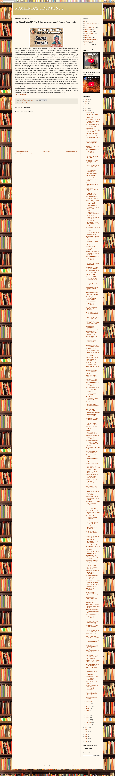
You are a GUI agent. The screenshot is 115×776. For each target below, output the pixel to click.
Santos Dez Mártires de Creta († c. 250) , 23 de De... (93, 512)
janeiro (88, 724)
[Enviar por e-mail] (40, 100)
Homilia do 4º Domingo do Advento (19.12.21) (93, 661)
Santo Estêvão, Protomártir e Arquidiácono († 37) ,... (92, 328)
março (88, 719)
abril (87, 717)
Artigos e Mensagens (90, 23)
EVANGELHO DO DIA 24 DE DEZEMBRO (92, 451)
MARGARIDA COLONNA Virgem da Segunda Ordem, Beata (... (92, 202)
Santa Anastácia (90, 402)
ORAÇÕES (87, 35)
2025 (86, 101)
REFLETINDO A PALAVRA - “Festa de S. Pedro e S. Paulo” (93, 121)
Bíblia (85, 25)
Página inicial (46, 151)
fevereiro (88, 722)
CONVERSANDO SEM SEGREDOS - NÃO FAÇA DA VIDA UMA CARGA (92, 443)
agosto (88, 708)
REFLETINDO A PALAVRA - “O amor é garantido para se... (93, 229)
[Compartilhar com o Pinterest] (46, 100)
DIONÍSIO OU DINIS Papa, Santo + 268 (91, 379)
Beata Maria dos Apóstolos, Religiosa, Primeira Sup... (92, 398)
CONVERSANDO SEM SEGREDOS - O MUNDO (92, 359)
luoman (61, 765)
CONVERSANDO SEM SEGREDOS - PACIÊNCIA (92, 308)
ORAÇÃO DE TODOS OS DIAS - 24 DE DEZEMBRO (92, 493)
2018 (86, 732)
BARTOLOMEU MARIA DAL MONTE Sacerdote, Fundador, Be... (92, 482)
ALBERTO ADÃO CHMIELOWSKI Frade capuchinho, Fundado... (93, 411)
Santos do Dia (23, 102)
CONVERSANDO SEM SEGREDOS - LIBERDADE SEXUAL (92, 543)
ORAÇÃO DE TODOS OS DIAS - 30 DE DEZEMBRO (92, 219)
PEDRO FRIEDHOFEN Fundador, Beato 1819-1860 (93, 611)
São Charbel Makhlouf (92, 463)
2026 (86, 99)
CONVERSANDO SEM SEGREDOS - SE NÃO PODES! (92, 224)
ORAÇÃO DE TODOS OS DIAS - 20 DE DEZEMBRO (92, 651)
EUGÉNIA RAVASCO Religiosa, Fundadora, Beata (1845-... (92, 207)
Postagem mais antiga (71, 151)
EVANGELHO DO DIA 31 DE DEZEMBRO (92, 125)
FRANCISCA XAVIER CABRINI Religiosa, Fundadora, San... (91, 567)
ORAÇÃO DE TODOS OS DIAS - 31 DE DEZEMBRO (92, 151)
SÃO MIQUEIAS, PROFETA (90, 589)
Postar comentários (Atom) (27, 154)
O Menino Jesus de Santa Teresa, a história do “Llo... (93, 184)
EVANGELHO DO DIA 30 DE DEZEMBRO (92, 166)
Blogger (73, 765)
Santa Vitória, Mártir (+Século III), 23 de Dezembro (91, 517)
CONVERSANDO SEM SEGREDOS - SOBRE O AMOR (92, 156)
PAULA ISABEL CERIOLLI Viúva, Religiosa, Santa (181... (93, 488)
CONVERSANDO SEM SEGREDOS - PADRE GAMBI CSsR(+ (92, 657)
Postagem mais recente (22, 151)
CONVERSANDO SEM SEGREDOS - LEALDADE (92, 577)
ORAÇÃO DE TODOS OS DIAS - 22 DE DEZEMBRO (92, 572)
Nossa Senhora (88, 33)
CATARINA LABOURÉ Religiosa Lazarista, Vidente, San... (92, 142)
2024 (86, 103)
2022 (86, 108)
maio (87, 715)
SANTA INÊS (89, 602)
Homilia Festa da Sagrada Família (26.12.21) (93, 363)
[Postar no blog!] (41, 100)
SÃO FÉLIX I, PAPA (91, 175)
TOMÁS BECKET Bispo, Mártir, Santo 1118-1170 (92, 243)
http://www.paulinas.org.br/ (20, 94)
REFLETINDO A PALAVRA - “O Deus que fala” (93, 267)
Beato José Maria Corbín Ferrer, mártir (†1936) (92, 346)
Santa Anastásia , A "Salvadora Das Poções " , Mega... (93, 557)
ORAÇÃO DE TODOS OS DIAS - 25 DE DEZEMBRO (92, 437)
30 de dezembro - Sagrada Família (91, 193)
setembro (89, 706)
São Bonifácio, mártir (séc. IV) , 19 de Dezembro (91, 673)
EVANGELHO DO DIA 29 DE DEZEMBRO (92, 233)
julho (87, 710)
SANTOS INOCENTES (92, 292)
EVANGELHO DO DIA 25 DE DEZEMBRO (92, 388)
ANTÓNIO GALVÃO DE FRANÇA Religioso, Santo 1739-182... (92, 532)
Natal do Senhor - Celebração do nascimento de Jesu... (92, 432)
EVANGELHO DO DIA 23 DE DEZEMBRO (92, 507)
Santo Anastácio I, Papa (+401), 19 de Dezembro (92, 678)
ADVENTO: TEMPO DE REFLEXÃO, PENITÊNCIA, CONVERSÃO (92, 687)
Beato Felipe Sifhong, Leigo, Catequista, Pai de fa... (92, 372)
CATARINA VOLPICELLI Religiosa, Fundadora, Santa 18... (92, 253)
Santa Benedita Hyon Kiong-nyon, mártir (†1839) (91, 248)
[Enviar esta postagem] (37, 100)
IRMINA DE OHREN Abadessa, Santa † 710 (93, 466)
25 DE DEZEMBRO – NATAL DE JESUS (91, 424)
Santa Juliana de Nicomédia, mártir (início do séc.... (91, 599)
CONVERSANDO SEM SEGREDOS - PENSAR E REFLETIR (93, 263)
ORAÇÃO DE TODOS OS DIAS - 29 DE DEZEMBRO (92, 258)
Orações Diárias (88, 37)
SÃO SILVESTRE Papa (92, 133)
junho (87, 713)
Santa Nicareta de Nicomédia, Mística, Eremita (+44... (92, 333)
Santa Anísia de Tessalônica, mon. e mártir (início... (92, 189)
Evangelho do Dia (89, 27)
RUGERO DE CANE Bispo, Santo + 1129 (92, 197)
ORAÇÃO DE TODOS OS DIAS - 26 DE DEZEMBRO (92, 384)
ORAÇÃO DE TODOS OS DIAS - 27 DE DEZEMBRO (92, 354)
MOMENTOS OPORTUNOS (39, 8)
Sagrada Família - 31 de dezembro (92, 147)
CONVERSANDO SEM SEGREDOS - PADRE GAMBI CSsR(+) (92, 621)
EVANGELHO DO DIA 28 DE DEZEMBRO (92, 271)
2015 (86, 738)
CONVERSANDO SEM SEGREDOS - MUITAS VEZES (92, 498)
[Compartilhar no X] (43, 100)
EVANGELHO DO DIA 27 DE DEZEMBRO (92, 318)
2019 (86, 729)
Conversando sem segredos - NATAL (91, 415)
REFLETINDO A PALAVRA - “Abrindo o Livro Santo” (93, 161)
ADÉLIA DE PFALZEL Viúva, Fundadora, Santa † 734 (91, 471)
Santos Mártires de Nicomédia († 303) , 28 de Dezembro (92, 283)
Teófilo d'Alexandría (91, 634)
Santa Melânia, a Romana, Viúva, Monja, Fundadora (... (93, 130)
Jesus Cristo (87, 29)
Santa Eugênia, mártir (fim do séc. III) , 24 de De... (92, 460)
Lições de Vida (88, 31)
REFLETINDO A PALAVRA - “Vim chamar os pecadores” (93, 626)
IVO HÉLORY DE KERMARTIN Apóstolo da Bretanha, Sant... (92, 522)
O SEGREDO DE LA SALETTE (91, 698)
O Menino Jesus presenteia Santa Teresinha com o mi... (92, 593)
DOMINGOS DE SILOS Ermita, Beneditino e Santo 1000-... (92, 646)
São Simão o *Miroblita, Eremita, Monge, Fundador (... (92, 288)
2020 (86, 727)
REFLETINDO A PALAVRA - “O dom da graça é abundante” (93, 314)
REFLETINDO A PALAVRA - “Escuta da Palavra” (93, 581)
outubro (88, 703)
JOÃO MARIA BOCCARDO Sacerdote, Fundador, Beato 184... (92, 213)
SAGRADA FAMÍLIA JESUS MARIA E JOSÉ (92, 349)
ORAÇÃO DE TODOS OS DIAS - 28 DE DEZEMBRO (92, 303)
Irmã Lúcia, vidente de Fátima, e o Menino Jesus (92, 179)
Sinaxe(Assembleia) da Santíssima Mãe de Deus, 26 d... (92, 693)
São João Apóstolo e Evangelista (91, 337)
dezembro (89, 112)
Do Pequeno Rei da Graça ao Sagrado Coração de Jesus (91, 278)
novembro (89, 701)
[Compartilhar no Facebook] (45, 100)
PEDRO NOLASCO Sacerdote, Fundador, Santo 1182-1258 (92, 406)
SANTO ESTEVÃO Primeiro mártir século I (93, 376)
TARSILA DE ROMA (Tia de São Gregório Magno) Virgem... (92, 476)
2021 (86, 110)
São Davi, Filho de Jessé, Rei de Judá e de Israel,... (92, 238)
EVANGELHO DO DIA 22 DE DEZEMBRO (92, 552)
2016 (86, 736)
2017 (86, 734)
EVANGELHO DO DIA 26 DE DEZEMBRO (92, 367)
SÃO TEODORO (90, 274)
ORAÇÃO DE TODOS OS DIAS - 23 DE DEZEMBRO (92, 538)
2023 (86, 106)
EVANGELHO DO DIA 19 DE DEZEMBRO (92, 664)
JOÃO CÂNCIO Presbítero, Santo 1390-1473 (91, 527)
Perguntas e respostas (90, 39)
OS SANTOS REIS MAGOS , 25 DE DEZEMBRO (91, 393)
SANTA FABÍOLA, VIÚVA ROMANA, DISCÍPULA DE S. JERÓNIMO (92, 322)
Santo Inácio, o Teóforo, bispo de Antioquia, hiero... (92, 641)
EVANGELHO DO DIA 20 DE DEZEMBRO (92, 631)
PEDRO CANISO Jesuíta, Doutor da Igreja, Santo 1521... (93, 606)
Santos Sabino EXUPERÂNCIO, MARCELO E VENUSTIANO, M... (91, 171)
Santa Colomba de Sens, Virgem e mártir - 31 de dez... (93, 137)
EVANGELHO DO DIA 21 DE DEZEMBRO (92, 585)
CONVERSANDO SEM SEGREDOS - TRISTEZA (92, 116)
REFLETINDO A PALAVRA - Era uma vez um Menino (93, 419)
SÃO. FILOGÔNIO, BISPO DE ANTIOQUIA (92, 637)
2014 (86, 741)
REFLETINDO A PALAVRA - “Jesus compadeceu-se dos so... (93, 548)
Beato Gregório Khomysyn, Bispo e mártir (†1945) (91, 298)
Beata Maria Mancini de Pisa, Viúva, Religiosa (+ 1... (92, 562)
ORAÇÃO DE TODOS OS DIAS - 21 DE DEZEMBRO (92, 616)
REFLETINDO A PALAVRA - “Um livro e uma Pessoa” (93, 503)
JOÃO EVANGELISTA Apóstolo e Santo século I (91, 341)
